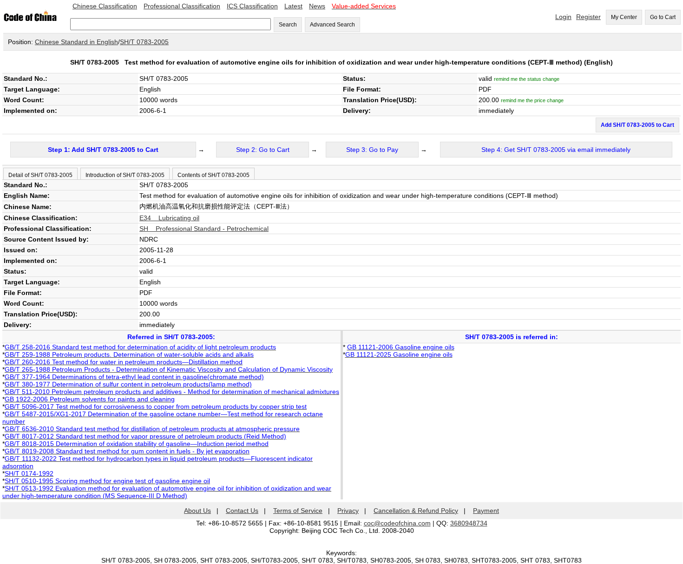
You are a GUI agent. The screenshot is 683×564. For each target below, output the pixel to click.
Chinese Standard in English (76, 42)
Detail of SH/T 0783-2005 (40, 175)
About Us (197, 510)
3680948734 (468, 523)
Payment (486, 510)
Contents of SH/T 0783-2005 (213, 175)
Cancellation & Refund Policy (416, 510)
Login (563, 16)
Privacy (348, 510)
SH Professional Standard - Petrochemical (204, 228)
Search (288, 24)
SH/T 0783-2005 (144, 42)
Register (588, 16)
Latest (293, 6)
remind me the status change (526, 79)
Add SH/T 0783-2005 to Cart (637, 125)
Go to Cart (663, 17)
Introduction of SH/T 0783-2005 (124, 175)
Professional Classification (182, 6)
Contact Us (242, 510)
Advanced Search (332, 24)
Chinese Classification (104, 6)
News (317, 6)
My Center (624, 17)
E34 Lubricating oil (169, 218)
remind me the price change (532, 100)
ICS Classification (252, 6)
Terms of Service (297, 510)
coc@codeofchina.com (397, 523)
